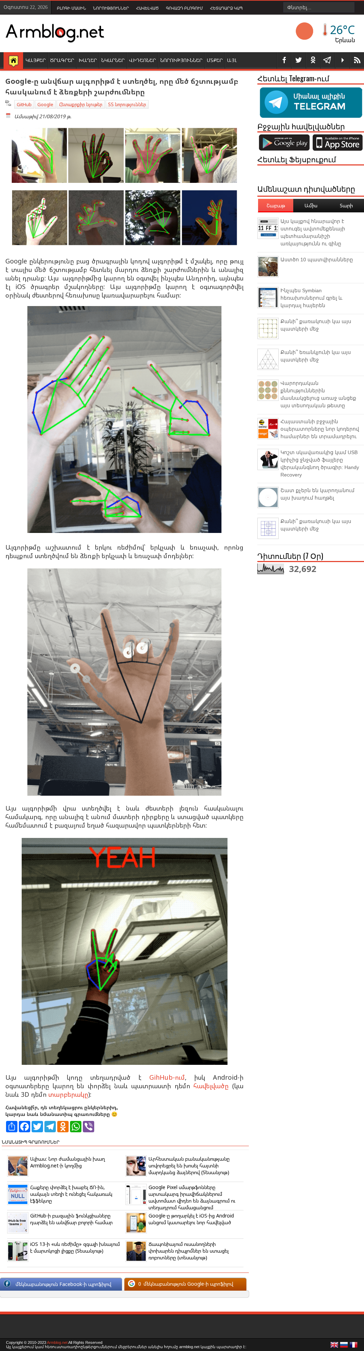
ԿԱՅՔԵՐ (36, 60)
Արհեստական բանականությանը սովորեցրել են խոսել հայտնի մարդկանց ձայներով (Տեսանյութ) (189, 1165)
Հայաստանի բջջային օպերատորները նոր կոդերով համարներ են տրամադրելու (319, 429)
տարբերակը (68, 1094)
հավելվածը (211, 1086)
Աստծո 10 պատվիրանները (316, 259)
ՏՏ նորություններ (127, 104)
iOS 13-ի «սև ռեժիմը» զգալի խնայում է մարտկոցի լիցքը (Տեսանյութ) (75, 1247)
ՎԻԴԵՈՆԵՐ (142, 60)
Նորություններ (111, 8)
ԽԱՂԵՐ (88, 60)
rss (357, 60)
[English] (334, 1347)
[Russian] (344, 1347)
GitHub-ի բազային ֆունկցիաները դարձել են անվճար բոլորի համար (71, 1219)
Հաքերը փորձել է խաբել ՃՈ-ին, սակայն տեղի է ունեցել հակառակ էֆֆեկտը (71, 1194)
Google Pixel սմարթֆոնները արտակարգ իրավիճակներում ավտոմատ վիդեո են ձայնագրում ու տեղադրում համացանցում (192, 1197)
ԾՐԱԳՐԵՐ (62, 60)
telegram (328, 60)
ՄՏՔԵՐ (215, 60)
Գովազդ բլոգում (184, 8)
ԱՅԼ (232, 60)
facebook (284, 60)
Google (45, 104)
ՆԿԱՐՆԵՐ (113, 60)
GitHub (24, 104)
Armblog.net (57, 1342)
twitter (298, 60)
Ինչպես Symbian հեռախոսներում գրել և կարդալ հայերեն (311, 298)
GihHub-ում (167, 1077)
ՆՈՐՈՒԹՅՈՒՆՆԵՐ (181, 60)
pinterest (313, 60)
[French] (353, 1347)
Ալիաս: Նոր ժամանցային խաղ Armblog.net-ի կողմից (67, 1162)
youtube (342, 60)
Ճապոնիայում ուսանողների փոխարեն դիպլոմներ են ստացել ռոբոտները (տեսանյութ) (189, 1251)
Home (13, 61)
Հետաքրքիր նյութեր (80, 104)
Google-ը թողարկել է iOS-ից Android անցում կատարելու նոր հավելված (191, 1219)
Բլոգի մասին (71, 8)
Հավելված (147, 8)
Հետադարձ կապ (226, 8)
